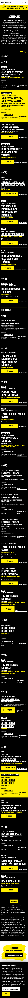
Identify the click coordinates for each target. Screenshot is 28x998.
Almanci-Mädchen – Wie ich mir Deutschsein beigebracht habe (13, 184)
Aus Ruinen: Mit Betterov (12, 72)
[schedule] (23, 2)
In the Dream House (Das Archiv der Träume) (11, 152)
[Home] (6, 2)
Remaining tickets (11, 194)
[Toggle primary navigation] (26, 2)
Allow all (6, 994)
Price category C (23, 195)
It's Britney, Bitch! (11, 880)
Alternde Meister (8, 759)
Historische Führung (10, 473)
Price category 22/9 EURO (20, 162)
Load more (14, 901)
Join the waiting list (8, 83)
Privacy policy (5, 985)
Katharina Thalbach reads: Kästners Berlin (13, 862)
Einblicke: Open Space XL (11, 834)
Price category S (23, 138)
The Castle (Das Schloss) (9, 440)
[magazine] (21, 2)
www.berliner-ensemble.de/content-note (11, 907)
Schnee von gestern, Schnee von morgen (12, 100)
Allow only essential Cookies (11, 989)
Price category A (23, 244)
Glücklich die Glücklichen (8, 630)
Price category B (23, 869)
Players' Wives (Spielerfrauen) (9, 393)
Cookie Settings (13, 985)
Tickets (11, 137)
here (14, 30)
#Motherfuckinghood (12, 234)
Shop (4, 7)
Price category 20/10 (22, 768)
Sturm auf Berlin (10, 127)
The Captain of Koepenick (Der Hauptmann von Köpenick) (9, 211)
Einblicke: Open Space (10, 323)
